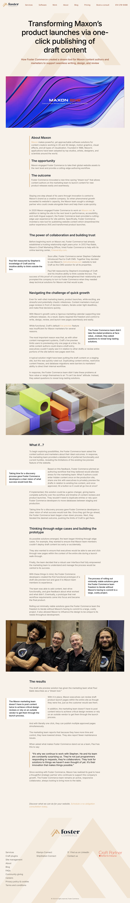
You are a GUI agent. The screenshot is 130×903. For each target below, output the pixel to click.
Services (10, 852)
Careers (9, 878)
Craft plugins (12, 856)
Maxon (34, 142)
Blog (8, 867)
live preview (66, 326)
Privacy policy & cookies (17, 881)
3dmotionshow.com (72, 262)
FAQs (8, 870)
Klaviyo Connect (44, 852)
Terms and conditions (16, 885)
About (8, 863)
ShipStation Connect (46, 856)
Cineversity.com (59, 250)
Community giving (14, 874)
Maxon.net (87, 210)
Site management (14, 859)
